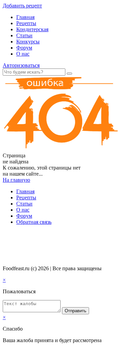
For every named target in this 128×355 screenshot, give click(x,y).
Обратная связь (33, 222)
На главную (16, 180)
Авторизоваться (21, 65)
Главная (25, 17)
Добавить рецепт (22, 5)
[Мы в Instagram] (19, 235)
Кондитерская (32, 29)
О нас (22, 54)
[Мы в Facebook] (12, 235)
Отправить (75, 310)
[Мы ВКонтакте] (6, 235)
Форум (24, 48)
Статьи (24, 35)
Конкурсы (28, 41)
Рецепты (26, 23)
